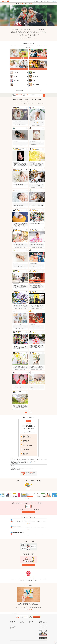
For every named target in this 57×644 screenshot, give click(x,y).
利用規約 (40, 621)
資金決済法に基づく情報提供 (43, 630)
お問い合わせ (21, 623)
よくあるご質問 (38, 1)
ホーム (10, 613)
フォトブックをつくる (28, 609)
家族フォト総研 (12, 628)
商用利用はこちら (54, 1)
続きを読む (28, 523)
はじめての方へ (22, 621)
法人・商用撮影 (12, 627)
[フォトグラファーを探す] (44, 95)
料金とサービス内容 (12, 621)
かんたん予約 (48, 1)
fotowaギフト (11, 622)
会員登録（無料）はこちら (28, 511)
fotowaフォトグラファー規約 (43, 622)
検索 (34, 1)
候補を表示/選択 (20, 94)
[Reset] (21, 95)
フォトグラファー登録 (13, 626)
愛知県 (12, 613)
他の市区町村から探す (19, 90)
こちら (44, 32)
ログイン (45, 1)
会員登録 (42, 1)
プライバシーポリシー (42, 623)
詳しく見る (28, 488)
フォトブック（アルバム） (13, 623)
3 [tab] (28, 498)
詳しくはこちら (32, 462)
